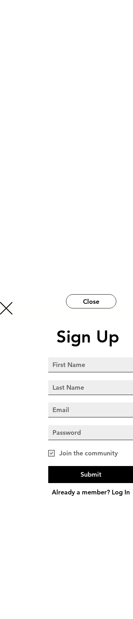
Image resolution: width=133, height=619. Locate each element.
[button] (6, 308)
